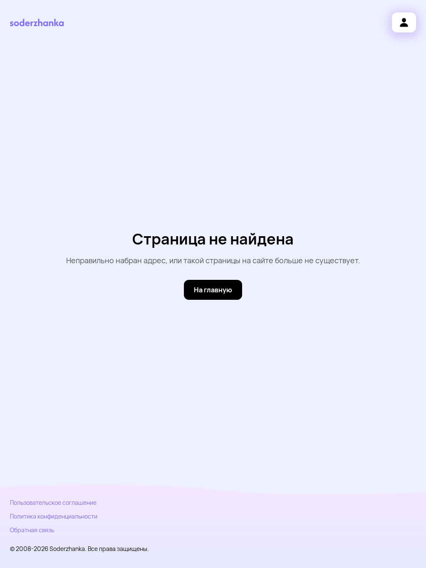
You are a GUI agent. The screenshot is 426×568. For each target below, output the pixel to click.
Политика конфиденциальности (53, 516)
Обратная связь (32, 530)
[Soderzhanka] (37, 22)
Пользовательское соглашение (53, 502)
